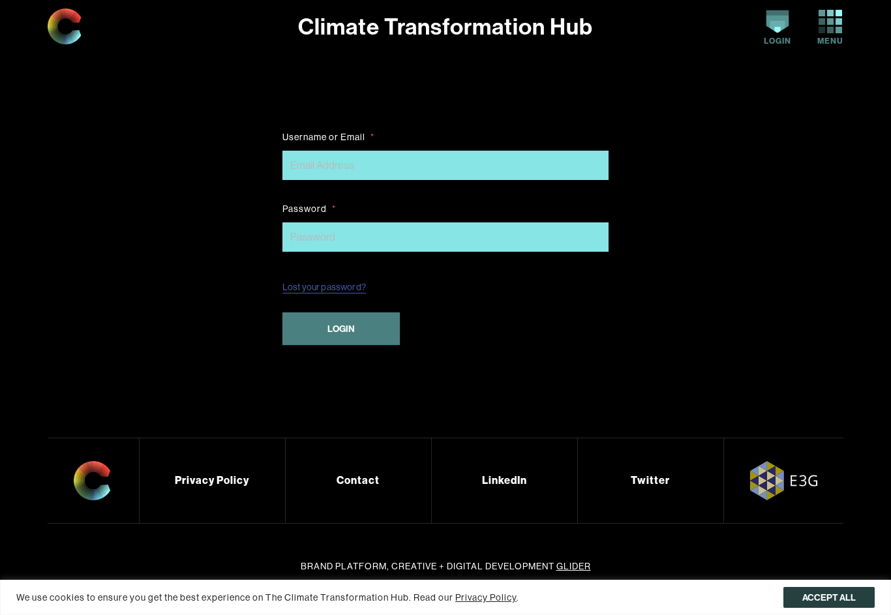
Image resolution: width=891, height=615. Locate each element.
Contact (358, 480)
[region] (445, 597)
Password (309, 208)
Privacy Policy (212, 480)
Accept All (829, 597)
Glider (573, 566)
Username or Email (328, 137)
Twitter (650, 480)
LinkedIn (504, 480)
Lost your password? (324, 287)
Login (777, 41)
